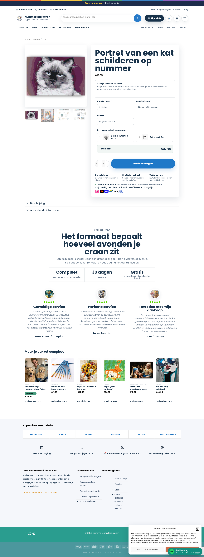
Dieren (160, 28)
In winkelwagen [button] (58, 401)
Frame (100, 115)
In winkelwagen (143, 163)
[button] (197, 529)
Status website (87, 501)
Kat (44, 39)
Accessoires (65, 28)
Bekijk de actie (112, 3)
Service (118, 484)
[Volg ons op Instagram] (29, 533)
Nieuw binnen (146, 28)
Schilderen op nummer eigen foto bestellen (34, 387)
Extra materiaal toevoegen (111, 130)
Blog (186, 9)
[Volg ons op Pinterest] (33, 533)
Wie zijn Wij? (121, 478)
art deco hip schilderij (162, 387)
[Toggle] (27, 203)
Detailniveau (143, 101)
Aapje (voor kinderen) (109, 387)
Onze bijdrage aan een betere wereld (118, 501)
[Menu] (184, 18)
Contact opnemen (89, 496)
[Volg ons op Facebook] (25, 533)
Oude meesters (48, 28)
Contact (177, 9)
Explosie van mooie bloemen (86, 387)
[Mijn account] (168, 18)
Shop (34, 28)
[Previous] (29, 76)
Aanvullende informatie (44, 210)
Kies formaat (104, 101)
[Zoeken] (137, 18)
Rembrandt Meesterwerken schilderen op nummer (137, 387)
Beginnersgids (164, 9)
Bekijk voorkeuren (147, 549)
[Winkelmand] (176, 18)
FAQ (153, 9)
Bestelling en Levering (90, 491)
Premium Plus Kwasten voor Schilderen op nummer (58, 387)
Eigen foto (156, 18)
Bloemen (171, 28)
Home (28, 39)
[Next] (82, 76)
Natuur (183, 28)
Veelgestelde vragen (90, 476)
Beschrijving (37, 203)
